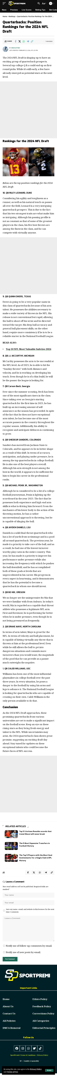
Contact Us (9, 1013)
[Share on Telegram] (28, 41)
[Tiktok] (40, 1048)
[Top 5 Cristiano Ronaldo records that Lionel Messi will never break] (11, 834)
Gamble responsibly (31, 1061)
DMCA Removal (11, 1027)
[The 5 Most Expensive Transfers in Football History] (11, 846)
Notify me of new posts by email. (23, 952)
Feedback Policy (41, 1006)
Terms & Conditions (28, 1055)
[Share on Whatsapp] (24, 41)
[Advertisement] (28, 109)
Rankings (12, 16)
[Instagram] (23, 1048)
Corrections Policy (43, 1013)
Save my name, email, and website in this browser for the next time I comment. (30, 910)
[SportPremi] (17, 3)
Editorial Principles (43, 1027)
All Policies (9, 1020)
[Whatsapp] (28, 1048)
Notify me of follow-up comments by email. (29, 945)
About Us (8, 1006)
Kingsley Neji (15, 48)
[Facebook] (17, 1048)
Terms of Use (12, 1072)
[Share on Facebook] (15, 41)
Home (5, 16)
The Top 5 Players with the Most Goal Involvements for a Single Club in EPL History (35, 858)
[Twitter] (34, 1048)
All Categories (40, 1020)
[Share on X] (19, 41)
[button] (49, 1070)
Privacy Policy (36, 1069)
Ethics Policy (39, 999)
